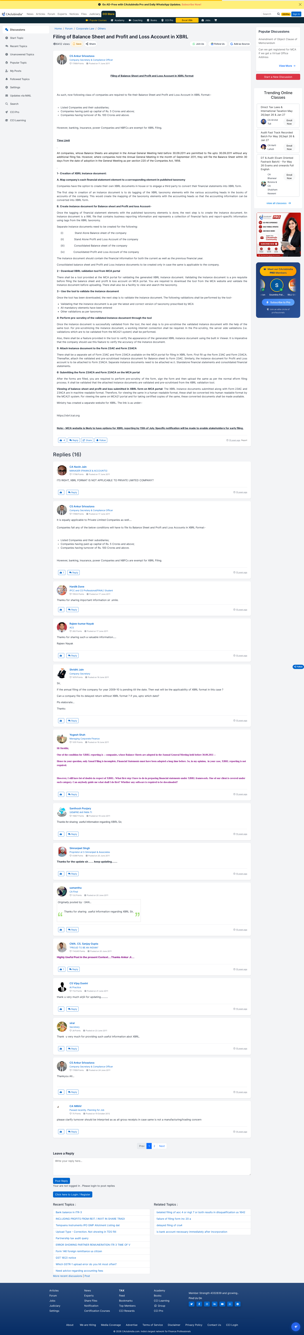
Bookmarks (126, 1300)
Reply (75, 440)
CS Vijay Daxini (79, 983)
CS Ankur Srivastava (82, 56)
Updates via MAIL (20, 95)
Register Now (187, 20)
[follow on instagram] (207, 1304)
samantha (76, 887)
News (87, 1290)
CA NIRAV (76, 1106)
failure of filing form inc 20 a (174, 1218)
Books (154, 20)
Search (14, 103)
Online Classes (278, 95)
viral (72, 1023)
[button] (277, 13)
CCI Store (108, 14)
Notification (91, 1305)
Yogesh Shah (77, 734)
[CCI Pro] (278, 234)
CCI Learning (18, 120)
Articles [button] (40, 14)
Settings (15, 87)
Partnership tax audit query (72, 1238)
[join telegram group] (238, 1304)
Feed (122, 1295)
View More (286, 65)
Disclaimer (174, 1324)
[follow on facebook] (199, 1304)
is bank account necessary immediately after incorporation (192, 1231)
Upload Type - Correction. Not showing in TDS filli (86, 1231)
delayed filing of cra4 (169, 1225)
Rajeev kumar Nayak (82, 623)
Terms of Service (152, 1324)
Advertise (131, 1324)
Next (162, 1146)
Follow (102, 440)
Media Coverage (111, 1324)
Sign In (296, 14)
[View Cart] (216, 20)
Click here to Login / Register (72, 1194)
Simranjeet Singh (80, 848)
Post (87, 1275)
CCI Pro (169, 20)
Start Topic (16, 37)
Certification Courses (97, 1310)
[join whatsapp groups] (230, 1304)
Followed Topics (20, 79)
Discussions (17, 29)
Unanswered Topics (22, 54)
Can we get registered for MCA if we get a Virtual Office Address (277, 53)
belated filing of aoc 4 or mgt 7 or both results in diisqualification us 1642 (201, 1212)
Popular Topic (18, 62)
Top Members (127, 1305)
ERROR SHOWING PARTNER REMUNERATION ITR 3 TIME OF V (93, 1244)
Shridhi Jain (77, 669)
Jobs (207, 20)
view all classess (276, 203)
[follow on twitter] (191, 1304)
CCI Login (232, 1324)
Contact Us (214, 1324)
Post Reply (61, 1180)
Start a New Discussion (278, 76)
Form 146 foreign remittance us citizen (79, 1251)
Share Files (90, 1300)
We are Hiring (88, 1324)
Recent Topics (18, 46)
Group (161, 1305)
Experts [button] (62, 14)
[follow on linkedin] (215, 1304)
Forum (53, 1295)
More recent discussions (67, 1275)
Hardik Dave (77, 586)
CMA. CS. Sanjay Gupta (84, 943)
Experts (89, 1295)
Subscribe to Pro (280, 302)
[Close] (300, 4)
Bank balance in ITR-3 (69, 1212)
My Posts (15, 70)
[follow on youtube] (222, 1304)
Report (244, 440)
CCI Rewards (127, 1310)
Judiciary (54, 1305)
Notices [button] (74, 14)
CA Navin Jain (78, 466)
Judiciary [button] (94, 14)
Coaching (137, 20)
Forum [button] (51, 14)
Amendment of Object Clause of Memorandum (278, 41)
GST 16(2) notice (66, 1257)
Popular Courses (98, 20)
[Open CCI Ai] (295, 1326)
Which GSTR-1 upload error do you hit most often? (86, 1264)
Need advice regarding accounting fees (79, 1270)
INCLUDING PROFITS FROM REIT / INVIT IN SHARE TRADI (90, 1218)
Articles (54, 1290)
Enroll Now (289, 122)
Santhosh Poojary (80, 808)
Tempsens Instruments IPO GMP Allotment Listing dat (88, 1225)
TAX (121, 1290)
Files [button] (84, 14)
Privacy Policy (193, 1324)
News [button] (30, 14)
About (69, 1324)
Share (88, 440)
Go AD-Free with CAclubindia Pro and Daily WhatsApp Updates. (151, 4)
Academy (119, 20)
